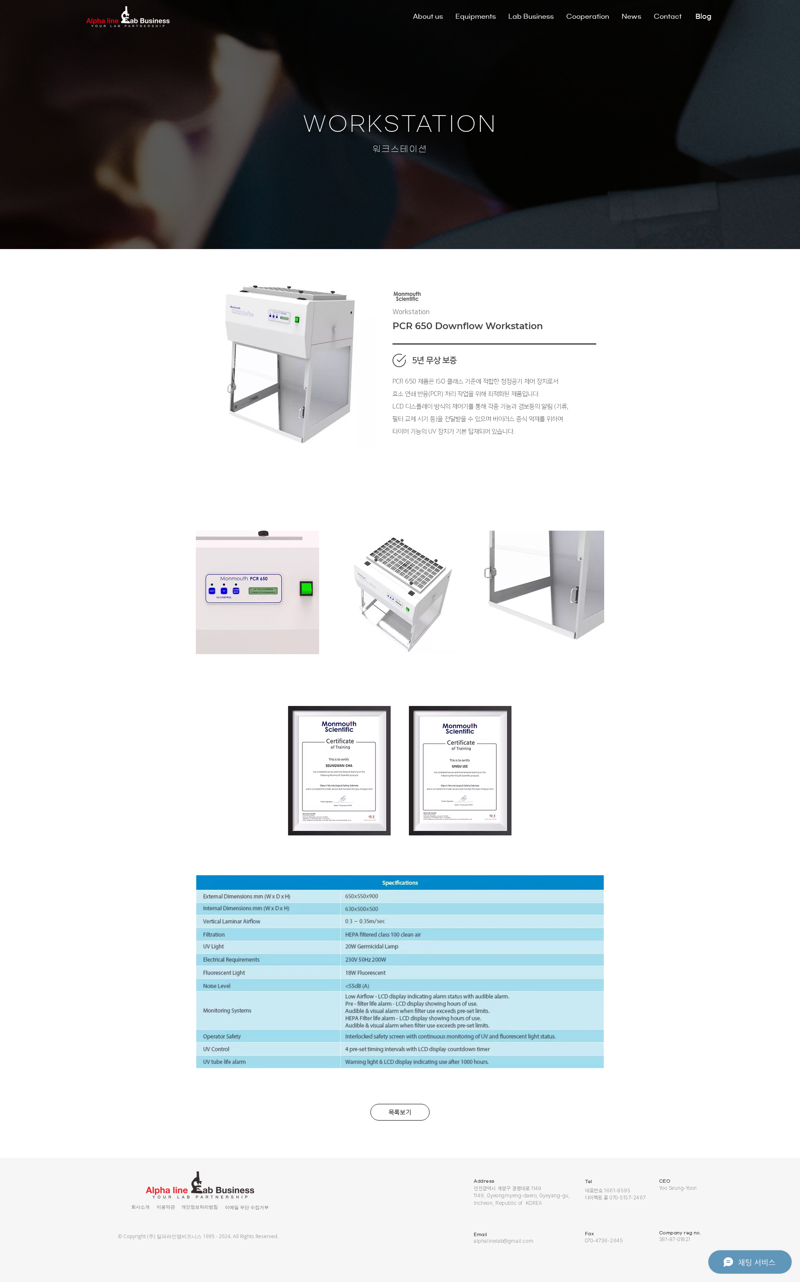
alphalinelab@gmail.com (503, 1241)
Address (484, 1181)
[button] (166, 1207)
